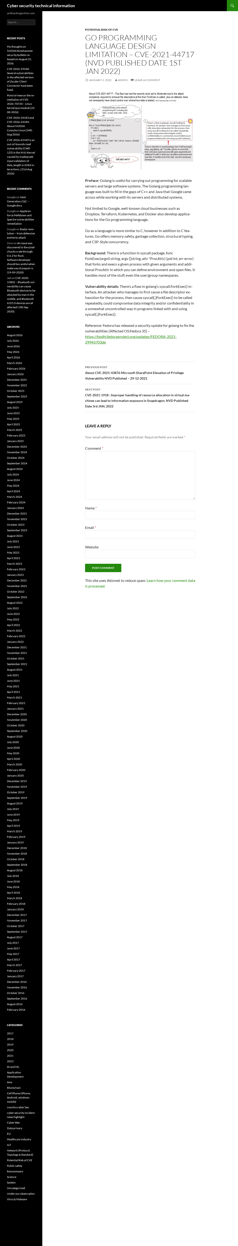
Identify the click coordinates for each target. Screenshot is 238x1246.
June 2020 (13, 747)
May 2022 (13, 619)
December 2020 (17, 714)
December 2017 (17, 915)
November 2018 (17, 853)
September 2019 (17, 798)
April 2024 (13, 491)
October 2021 (15, 658)
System (11, 1182)
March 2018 (14, 898)
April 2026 (13, 357)
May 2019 (13, 820)
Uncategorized (16, 1188)
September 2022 (17, 597)
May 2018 (13, 887)
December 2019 (17, 781)
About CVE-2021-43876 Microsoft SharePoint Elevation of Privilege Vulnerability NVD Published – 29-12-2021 (134, 372)
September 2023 (17, 530)
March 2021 (14, 697)
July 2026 (13, 340)
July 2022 (13, 608)
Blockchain (14, 1087)
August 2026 (15, 335)
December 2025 (17, 379)
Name (91, 508)
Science (11, 1177)
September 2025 (17, 396)
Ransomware (15, 1171)
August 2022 (15, 602)
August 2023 (15, 536)
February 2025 (16, 435)
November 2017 (17, 920)
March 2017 (14, 965)
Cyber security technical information (41, 5)
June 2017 (13, 948)
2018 (10, 1039)
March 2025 (14, 430)
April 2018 (13, 892)
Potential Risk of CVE (101, 29)
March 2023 (14, 563)
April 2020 (13, 759)
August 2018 (15, 870)
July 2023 (13, 541)
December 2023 (17, 513)
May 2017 (13, 954)
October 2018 (15, 859)
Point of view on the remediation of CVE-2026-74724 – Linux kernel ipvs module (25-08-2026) (21, 104)
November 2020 (17, 719)
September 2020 (17, 731)
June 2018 (13, 881)
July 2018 (13, 876)
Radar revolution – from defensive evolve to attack (21, 233)
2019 (10, 1044)
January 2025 (15, 441)
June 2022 (13, 614)
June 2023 (13, 547)
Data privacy (14, 1128)
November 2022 (17, 586)
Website (92, 547)
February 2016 (16, 1009)
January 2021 (15, 708)
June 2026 (13, 346)
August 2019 (15, 803)
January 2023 (15, 575)
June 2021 (13, 680)
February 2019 (16, 837)
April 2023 (13, 558)
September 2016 (17, 998)
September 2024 (17, 463)
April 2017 (13, 959)
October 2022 (15, 591)
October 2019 (15, 792)
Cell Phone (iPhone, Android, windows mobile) (19, 1097)
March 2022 (14, 630)
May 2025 (13, 418)
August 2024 (15, 469)
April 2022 (13, 625)
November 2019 (17, 786)
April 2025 (13, 424)
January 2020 (15, 775)
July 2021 (13, 675)
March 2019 (14, 831)
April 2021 (13, 692)
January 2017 (15, 976)
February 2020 (16, 770)
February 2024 (16, 502)
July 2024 (13, 474)
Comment (94, 448)
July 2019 (13, 809)
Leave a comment (147, 80)
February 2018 (16, 903)
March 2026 (14, 363)
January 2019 (15, 842)
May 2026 (13, 352)
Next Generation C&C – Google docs (18, 201)
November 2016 (17, 987)
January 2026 (15, 374)
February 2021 (16, 703)
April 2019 (13, 825)
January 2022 (15, 641)
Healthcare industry (19, 1139)
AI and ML (13, 1067)
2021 (10, 1055)
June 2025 (13, 413)
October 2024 (15, 457)
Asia (9, 1082)
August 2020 (15, 736)
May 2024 (13, 485)
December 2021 (17, 647)
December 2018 (17, 848)
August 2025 (15, 402)
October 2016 (15, 993)
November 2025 (17, 385)
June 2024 (13, 480)
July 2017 (13, 942)
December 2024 (17, 446)
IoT (9, 1145)
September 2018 (17, 864)
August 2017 (15, 937)
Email (90, 527)
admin (123, 80)
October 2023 (15, 524)
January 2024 (15, 508)
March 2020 (14, 764)
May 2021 (13, 686)
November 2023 (17, 519)
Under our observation (21, 1193)
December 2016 (17, 982)
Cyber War (13, 1122)
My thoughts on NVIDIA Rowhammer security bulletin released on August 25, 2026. (20, 55)
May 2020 (13, 753)
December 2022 (17, 580)
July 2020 (13, 742)
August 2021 (15, 669)
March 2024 (14, 496)
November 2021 (17, 653)
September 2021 (17, 664)
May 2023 (13, 552)
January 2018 (15, 909)
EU (9, 1133)
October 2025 (15, 391)
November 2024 (17, 452)
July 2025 (13, 407)
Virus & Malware (17, 1199)
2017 (10, 1033)
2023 (10, 1061)
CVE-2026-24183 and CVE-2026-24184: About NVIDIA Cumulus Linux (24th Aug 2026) (20, 126)
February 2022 (16, 636)
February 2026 (16, 368)
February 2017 (16, 970)
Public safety (14, 1165)
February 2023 (16, 569)
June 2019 (13, 814)
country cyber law (18, 1107)
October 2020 (15, 725)
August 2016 (15, 1004)
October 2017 (15, 926)
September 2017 (17, 931)
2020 (10, 1050)
